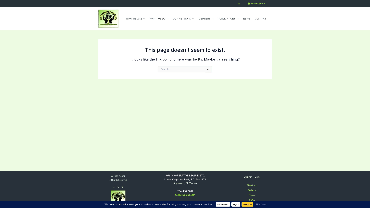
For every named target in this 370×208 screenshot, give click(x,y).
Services (252, 185)
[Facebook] (114, 187)
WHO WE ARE (134, 18)
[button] (239, 3)
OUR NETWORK (182, 18)
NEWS (246, 18)
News (252, 195)
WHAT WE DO (157, 18)
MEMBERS (204, 18)
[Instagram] (118, 187)
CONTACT (260, 18)
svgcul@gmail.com (185, 194)
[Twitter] (122, 187)
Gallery (252, 190)
